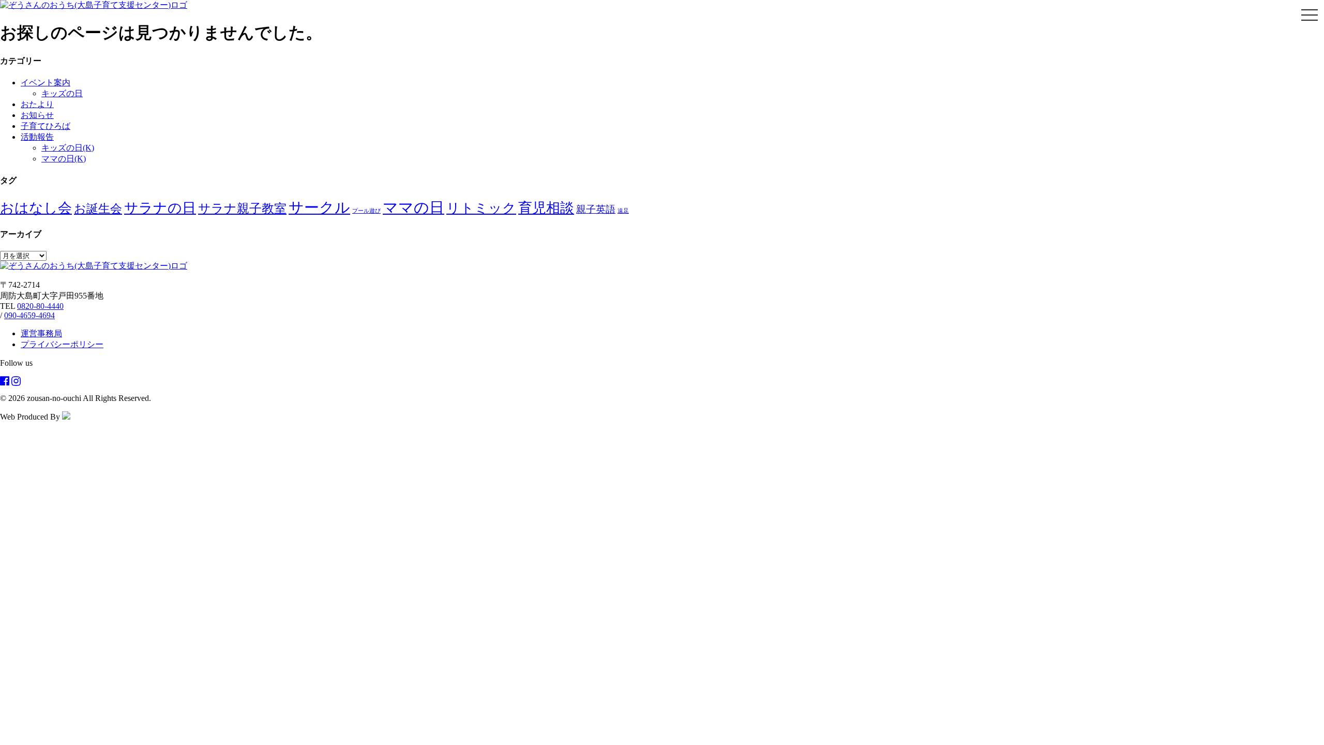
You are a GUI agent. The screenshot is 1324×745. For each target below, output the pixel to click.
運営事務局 (41, 333)
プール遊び (366, 211)
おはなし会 (36, 208)
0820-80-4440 (40, 306)
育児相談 (546, 208)
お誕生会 (98, 208)
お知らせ (37, 115)
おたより (37, 104)
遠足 (623, 211)
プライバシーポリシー (62, 344)
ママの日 (413, 207)
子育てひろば (45, 126)
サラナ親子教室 (242, 208)
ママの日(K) (63, 158)
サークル (319, 207)
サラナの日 (160, 208)
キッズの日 (62, 93)
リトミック (481, 208)
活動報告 (37, 136)
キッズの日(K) (67, 147)
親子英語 (595, 209)
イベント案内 (45, 82)
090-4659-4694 (29, 315)
